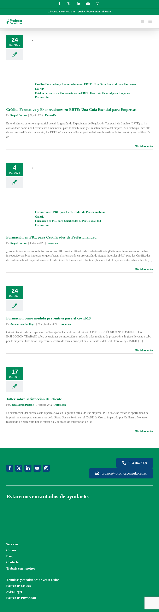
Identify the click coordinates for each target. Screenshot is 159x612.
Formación (42, 97)
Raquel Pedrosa (18, 115)
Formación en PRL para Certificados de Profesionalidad (70, 212)
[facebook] (9, 468)
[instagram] (46, 468)
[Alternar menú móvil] (150, 21)
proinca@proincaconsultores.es (95, 11)
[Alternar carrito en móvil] (142, 21)
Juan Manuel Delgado (22, 404)
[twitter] (18, 468)
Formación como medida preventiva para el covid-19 (48, 318)
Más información (144, 146)
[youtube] (37, 468)
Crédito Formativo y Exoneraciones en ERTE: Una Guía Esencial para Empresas (85, 84)
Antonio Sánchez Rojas (22, 324)
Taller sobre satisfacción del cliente (34, 399)
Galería (39, 88)
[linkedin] (27, 468)
